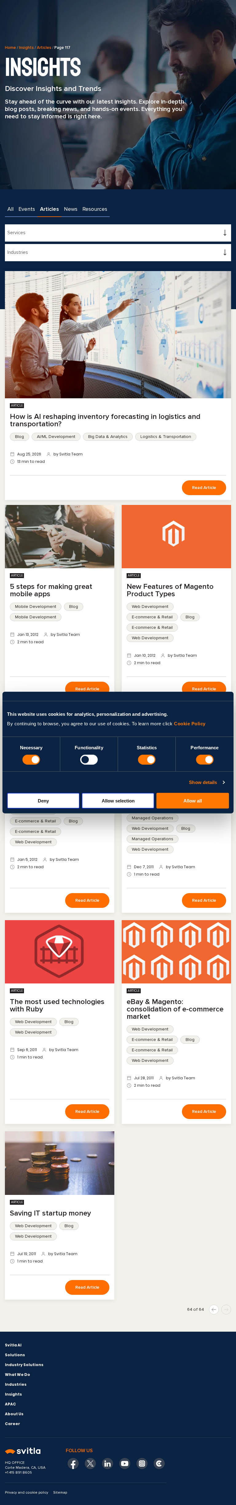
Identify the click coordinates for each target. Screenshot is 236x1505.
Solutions (15, 1354)
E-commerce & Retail (152, 617)
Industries (15, 1384)
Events (26, 209)
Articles (44, 47)
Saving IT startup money (50, 1213)
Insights (26, 47)
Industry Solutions (24, 1364)
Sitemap (60, 1492)
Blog (19, 436)
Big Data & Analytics (108, 436)
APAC (10, 1404)
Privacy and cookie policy (26, 1492)
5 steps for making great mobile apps (51, 590)
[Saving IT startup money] (59, 1163)
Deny (43, 800)
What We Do (17, 1374)
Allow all (192, 800)
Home (10, 47)
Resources (94, 209)
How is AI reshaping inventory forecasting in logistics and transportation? (105, 420)
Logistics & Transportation (165, 436)
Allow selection (118, 800)
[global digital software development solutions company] (27, 1452)
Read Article (204, 487)
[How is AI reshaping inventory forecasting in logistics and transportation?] (118, 334)
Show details (203, 782)
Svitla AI (13, 1345)
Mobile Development (35, 606)
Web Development (150, 606)
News (70, 209)
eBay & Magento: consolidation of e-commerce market (175, 1009)
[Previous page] (214, 1309)
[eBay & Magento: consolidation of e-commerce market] (176, 951)
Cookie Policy (190, 723)
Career (12, 1423)
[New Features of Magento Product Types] (176, 536)
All (10, 209)
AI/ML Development (56, 436)
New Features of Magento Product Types (170, 590)
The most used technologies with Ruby (57, 1005)
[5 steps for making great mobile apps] (59, 536)
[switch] (89, 759)
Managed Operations (152, 818)
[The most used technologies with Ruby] (59, 951)
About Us (14, 1413)
